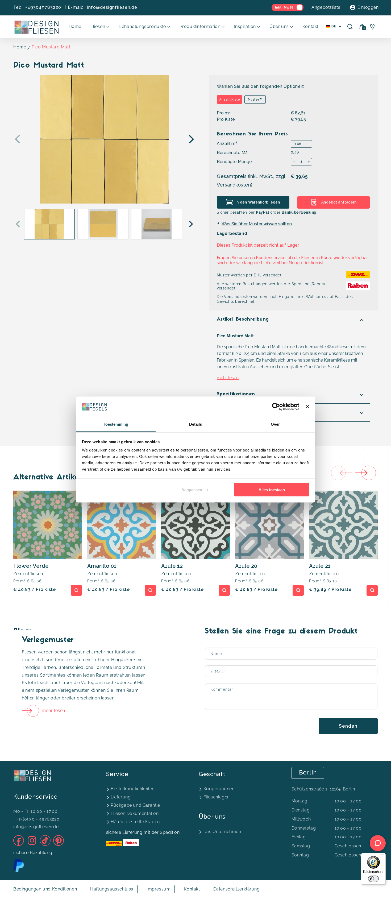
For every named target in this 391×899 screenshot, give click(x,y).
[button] (100, 26)
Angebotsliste (325, 7)
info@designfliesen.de (112, 7)
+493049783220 (43, 7)
